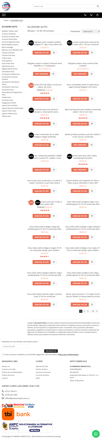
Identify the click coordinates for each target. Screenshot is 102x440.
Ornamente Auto (8, 71)
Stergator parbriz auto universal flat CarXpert (83, 64)
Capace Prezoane (8, 53)
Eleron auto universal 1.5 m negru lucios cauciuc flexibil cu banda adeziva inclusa (83, 295)
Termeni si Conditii (9, 369)
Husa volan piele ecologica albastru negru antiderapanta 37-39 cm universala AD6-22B (44, 274)
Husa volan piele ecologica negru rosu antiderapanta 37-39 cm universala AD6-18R (83, 203)
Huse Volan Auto (8, 63)
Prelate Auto (6, 97)
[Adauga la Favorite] (54, 53)
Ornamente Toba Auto (10, 87)
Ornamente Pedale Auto (11, 74)
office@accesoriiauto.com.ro (17, 398)
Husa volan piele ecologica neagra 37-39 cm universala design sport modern (44, 249)
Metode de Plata (42, 366)
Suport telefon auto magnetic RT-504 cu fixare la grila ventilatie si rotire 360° (82, 181)
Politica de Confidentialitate (68, 354)
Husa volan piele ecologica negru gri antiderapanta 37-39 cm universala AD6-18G (44, 227)
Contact (5, 378)
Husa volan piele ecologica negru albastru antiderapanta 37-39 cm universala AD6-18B (82, 227)
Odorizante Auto (8, 66)
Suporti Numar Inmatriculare (12, 108)
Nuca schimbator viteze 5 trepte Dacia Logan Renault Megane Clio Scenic (83, 85)
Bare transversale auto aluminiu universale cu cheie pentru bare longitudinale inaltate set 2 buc (44, 110)
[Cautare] (98, 6)
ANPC (38, 378)
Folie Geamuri (7, 61)
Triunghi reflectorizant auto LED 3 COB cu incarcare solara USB (44, 203)
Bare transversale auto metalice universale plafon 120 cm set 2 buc (83, 110)
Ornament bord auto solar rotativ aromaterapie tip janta (83, 156)
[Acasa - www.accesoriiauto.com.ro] (14, 6)
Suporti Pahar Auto (9, 111)
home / (7, 20)
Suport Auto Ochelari (9, 105)
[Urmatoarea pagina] (96, 311)
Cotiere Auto (6, 58)
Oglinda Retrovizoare (9, 69)
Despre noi (6, 366)
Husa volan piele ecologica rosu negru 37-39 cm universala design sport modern (82, 249)
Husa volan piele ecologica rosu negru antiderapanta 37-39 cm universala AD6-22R (83, 274)
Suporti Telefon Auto (9, 113)
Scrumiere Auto (7, 100)
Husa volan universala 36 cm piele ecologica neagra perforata (44, 135)
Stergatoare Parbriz (9, 103)
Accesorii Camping (8, 34)
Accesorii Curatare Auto (10, 36)
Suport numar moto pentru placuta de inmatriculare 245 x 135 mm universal (83, 43)
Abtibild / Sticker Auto (10, 31)
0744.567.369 (11, 394)
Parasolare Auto (8, 90)
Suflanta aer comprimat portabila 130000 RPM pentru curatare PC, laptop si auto (44, 156)
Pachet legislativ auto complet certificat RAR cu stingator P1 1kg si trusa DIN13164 (44, 43)
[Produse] (4, 16)
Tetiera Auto (6, 116)
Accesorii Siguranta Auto (11, 42)
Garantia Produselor (43, 372)
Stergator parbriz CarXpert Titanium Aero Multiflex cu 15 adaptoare (44, 64)
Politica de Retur (42, 369)
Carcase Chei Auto (8, 55)
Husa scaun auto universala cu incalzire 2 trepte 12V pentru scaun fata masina (44, 181)
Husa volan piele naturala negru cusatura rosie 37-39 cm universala (44, 295)
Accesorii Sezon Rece (9, 39)
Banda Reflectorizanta (10, 44)
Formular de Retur (42, 375)
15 (93, 311)
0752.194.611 (11, 391)
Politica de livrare (8, 375)
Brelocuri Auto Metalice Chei (12, 50)
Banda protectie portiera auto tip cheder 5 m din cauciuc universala (83, 135)
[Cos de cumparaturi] (97, 15)
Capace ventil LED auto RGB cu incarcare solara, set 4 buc (45, 85)
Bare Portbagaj (7, 47)
